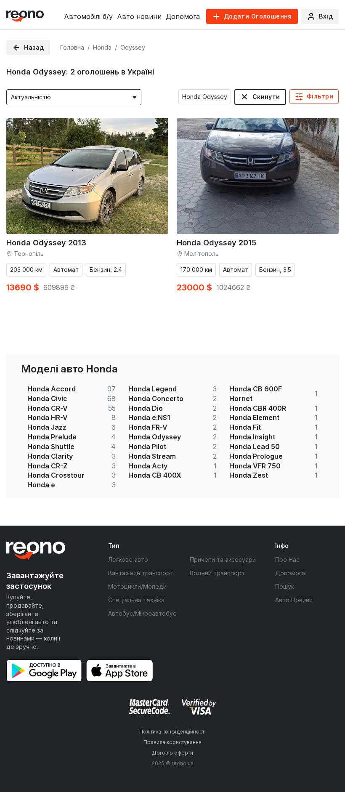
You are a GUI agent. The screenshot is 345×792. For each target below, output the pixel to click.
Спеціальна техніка (136, 599)
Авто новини (139, 16)
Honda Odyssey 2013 (46, 242)
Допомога (183, 16)
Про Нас (287, 559)
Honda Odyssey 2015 (216, 242)
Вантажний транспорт (140, 573)
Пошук (284, 586)
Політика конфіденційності (172, 731)
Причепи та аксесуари (223, 559)
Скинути (266, 96)
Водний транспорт (217, 573)
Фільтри (320, 96)
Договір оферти (172, 752)
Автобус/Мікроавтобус (142, 613)
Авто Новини (294, 599)
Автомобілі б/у (88, 16)
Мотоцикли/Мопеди (137, 586)
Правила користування (172, 742)
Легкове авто (128, 559)
